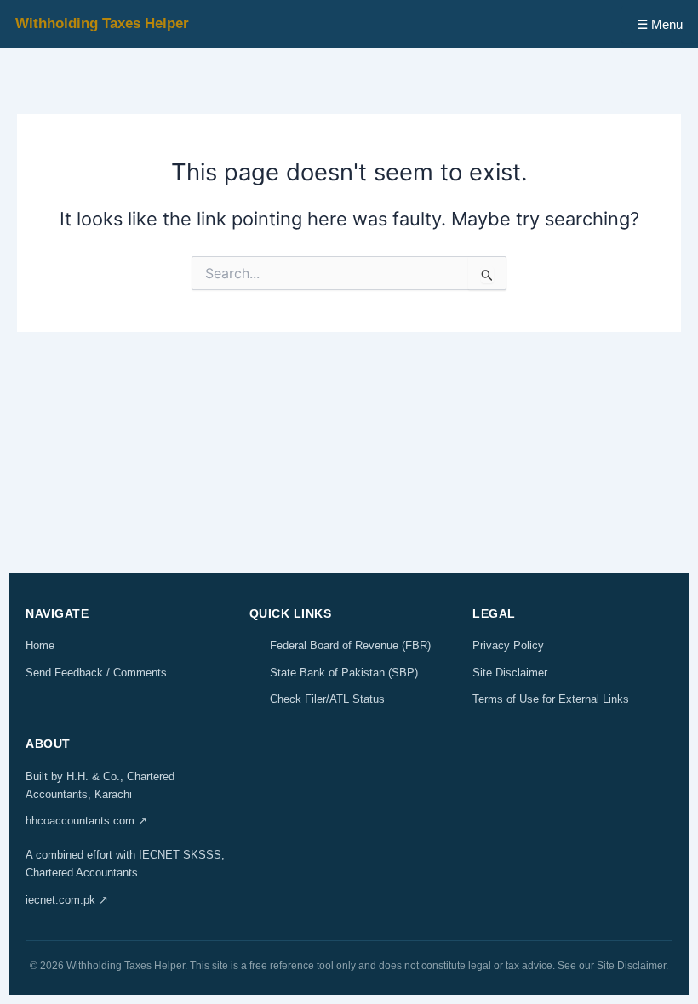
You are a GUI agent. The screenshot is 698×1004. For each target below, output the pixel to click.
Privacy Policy (508, 645)
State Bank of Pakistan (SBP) (344, 672)
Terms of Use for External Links (550, 699)
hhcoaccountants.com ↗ (86, 820)
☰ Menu (660, 24)
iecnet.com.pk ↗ (67, 899)
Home (40, 645)
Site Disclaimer (509, 672)
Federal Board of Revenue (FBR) (350, 645)
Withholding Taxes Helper (102, 23)
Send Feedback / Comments (96, 672)
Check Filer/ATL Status (327, 699)
